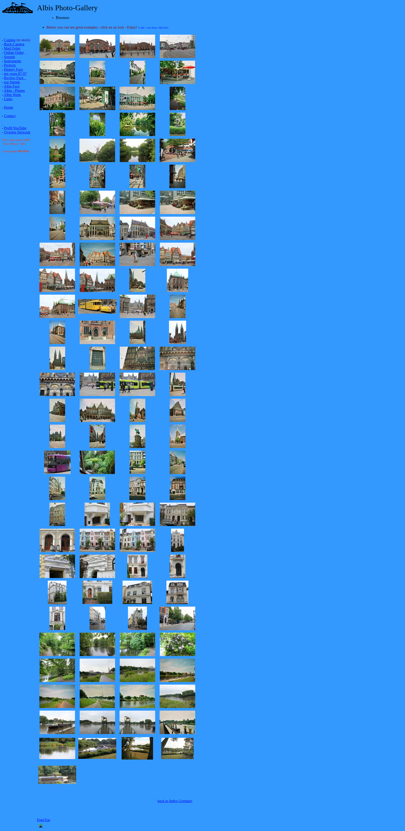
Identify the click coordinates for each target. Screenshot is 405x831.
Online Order (14, 53)
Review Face (13, 78)
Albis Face (12, 86)
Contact (9, 116)
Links (8, 99)
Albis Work (12, 95)
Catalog (9, 40)
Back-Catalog (14, 44)
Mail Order (12, 48)
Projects (10, 65)
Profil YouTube (15, 128)
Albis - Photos (14, 91)
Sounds (9, 57)
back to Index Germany (175, 801)
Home (8, 107)
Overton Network (17, 132)
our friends (12, 82)
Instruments (12, 61)
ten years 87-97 (15, 74)
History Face (13, 69)
